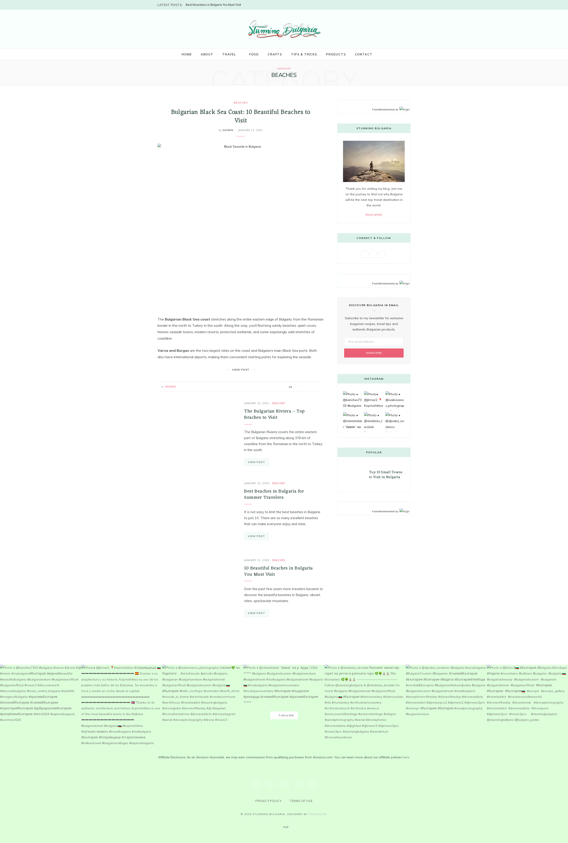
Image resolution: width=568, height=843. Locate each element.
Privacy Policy (268, 801)
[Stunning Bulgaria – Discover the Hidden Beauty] (284, 29)
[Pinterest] (314, 387)
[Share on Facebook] (303, 387)
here (406, 757)
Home (187, 54)
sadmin (228, 130)
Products (336, 54)
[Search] (381, 54)
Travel (229, 54)
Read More (374, 214)
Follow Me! (286, 715)
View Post (256, 462)
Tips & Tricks (304, 54)
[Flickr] (312, 784)
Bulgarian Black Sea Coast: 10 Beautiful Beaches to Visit (240, 116)
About (207, 54)
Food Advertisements (383, 109)
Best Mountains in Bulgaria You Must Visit (213, 4)
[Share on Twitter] (308, 387)
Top (285, 827)
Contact (364, 54)
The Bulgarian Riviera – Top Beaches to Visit (274, 414)
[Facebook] (256, 784)
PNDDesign (317, 814)
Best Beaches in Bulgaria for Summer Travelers (274, 494)
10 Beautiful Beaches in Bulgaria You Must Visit (278, 571)
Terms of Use (301, 801)
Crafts (275, 54)
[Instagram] (270, 784)
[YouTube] (298, 785)
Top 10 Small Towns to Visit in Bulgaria (385, 474)
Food (254, 54)
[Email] (319, 387)
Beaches (241, 102)
